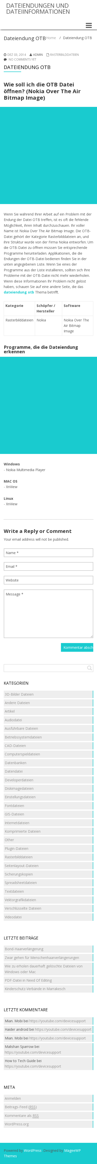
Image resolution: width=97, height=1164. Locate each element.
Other (9, 839)
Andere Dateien (17, 702)
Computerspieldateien (22, 754)
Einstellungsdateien (20, 797)
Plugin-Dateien (16, 848)
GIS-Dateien (14, 814)
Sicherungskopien (19, 874)
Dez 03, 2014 (16, 55)
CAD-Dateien (15, 745)
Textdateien (14, 891)
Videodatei (13, 917)
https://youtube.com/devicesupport (57, 1020)
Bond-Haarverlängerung (24, 948)
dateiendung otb (19, 292)
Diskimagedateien (19, 788)
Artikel (10, 711)
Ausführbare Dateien (21, 728)
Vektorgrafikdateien (20, 899)
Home (51, 37)
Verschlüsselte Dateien (23, 908)
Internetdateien (17, 822)
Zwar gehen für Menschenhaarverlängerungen (42, 957)
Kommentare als (22, 1115)
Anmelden (13, 1098)
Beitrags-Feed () (21, 1106)
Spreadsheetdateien (21, 882)
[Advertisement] (48, 155)
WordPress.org (17, 1124)
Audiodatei (13, 720)
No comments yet (22, 59)
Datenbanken (15, 762)
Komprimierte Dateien (23, 831)
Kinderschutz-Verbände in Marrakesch (35, 988)
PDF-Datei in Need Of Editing (28, 980)
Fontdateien (14, 805)
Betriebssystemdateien (23, 737)
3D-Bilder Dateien (19, 694)
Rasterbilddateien (64, 55)
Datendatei (14, 771)
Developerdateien (19, 780)
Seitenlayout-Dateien (22, 865)
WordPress (33, 1150)
